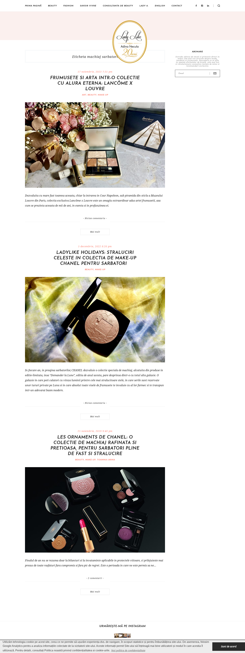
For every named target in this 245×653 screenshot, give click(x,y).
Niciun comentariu (95, 218)
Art (84, 95)
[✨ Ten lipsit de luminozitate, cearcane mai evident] (124, 635)
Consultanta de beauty (118, 6)
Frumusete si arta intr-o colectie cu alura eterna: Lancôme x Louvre (95, 83)
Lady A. (144, 6)
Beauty (52, 6)
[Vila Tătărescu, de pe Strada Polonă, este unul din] (120, 635)
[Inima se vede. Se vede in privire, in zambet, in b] (129, 635)
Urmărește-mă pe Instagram (122, 626)
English (160, 6)
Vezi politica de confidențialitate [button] (128, 650)
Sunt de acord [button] (228, 646)
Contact (177, 6)
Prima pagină (33, 6)
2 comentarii (95, 578)
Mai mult (95, 231)
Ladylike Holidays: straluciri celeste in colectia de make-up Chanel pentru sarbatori (95, 258)
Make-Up (103, 95)
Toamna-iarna (106, 460)
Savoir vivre (88, 6)
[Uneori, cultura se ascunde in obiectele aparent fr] (116, 635)
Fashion (68, 6)
